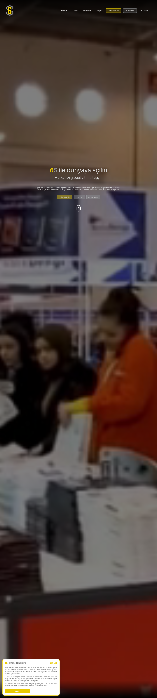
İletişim (99, 10)
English (145, 10)
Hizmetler (79, 197)
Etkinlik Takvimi (64, 197)
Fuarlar (75, 10)
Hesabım (131, 10)
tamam (17, 691)
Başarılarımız (93, 197)
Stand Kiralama (113, 10)
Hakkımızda (87, 10)
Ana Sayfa (63, 10)
